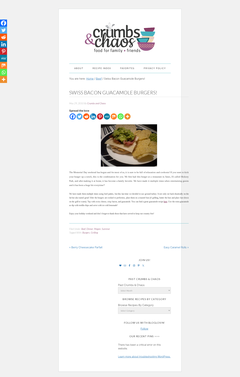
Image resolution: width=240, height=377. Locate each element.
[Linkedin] (93, 116)
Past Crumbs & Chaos (131, 285)
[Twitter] (79, 116)
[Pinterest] (100, 116)
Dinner (89, 228)
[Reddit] (86, 116)
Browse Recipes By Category (136, 305)
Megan (97, 228)
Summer (106, 228)
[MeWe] (107, 116)
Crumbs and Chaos (120, 34)
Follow (144, 328)
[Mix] (114, 116)
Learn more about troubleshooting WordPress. (144, 356)
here (165, 201)
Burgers (86, 232)
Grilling (94, 232)
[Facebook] (73, 116)
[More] (127, 116)
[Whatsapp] (121, 116)
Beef (83, 228)
